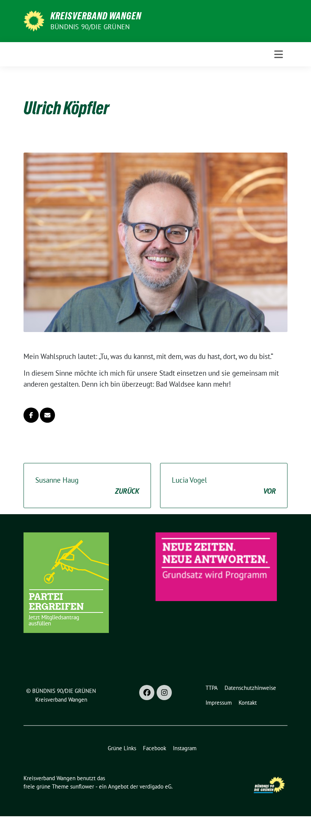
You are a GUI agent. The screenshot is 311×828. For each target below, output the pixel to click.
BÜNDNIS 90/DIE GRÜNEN (90, 26)
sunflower (82, 786)
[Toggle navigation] (278, 54)
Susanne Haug (87, 485)
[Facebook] (146, 692)
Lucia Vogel (224, 485)
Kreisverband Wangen (95, 16)
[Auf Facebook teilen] (31, 415)
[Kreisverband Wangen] (34, 20)
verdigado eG (155, 786)
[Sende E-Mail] (47, 415)
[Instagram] (164, 692)
